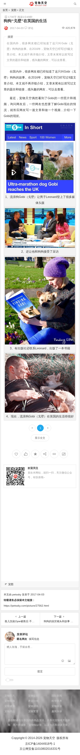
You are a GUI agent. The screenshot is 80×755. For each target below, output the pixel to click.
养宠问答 (33, 700)
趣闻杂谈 (57, 711)
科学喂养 (57, 700)
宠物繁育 (33, 711)
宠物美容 (57, 706)
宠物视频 (9, 700)
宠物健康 (9, 706)
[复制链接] (54, 454)
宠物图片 (9, 695)
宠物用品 (9, 711)
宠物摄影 (33, 695)
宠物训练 (33, 706)
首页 (5, 10)
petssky (16, 594)
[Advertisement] (40, 539)
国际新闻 (57, 695)
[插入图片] (69, 661)
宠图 (13, 10)
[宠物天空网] (39, 5)
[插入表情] (63, 661)
